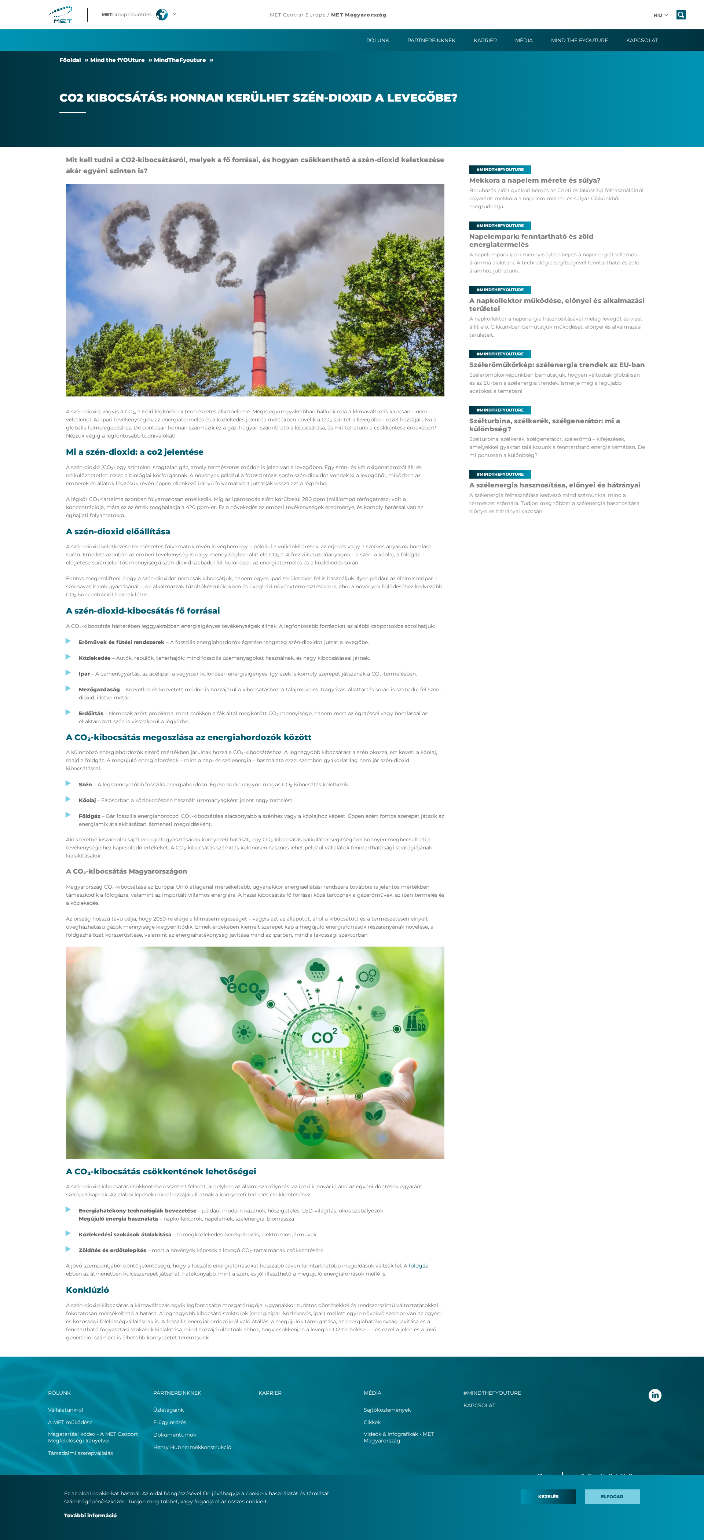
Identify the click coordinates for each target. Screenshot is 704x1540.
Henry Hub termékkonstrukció (192, 1447)
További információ (90, 1515)
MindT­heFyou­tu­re (180, 59)
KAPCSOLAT (479, 1405)
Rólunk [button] (377, 40)
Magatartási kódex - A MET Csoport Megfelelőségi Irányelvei (93, 1437)
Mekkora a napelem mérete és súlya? (535, 180)
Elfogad (612, 1496)
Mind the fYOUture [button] (579, 40)
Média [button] (524, 40)
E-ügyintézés (169, 1422)
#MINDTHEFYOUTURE (492, 1393)
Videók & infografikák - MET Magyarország (399, 1437)
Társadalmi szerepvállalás (80, 1453)
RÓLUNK (59, 1393)
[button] (140, 14)
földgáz (418, 1265)
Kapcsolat (642, 40)
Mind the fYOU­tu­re (117, 59)
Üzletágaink (168, 1410)
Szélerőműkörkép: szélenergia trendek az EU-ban (557, 365)
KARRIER (485, 40)
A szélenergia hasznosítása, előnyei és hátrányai (555, 485)
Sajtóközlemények (387, 1410)
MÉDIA (372, 1393)
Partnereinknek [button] (431, 40)
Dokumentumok (174, 1434)
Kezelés (548, 1496)
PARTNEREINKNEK (177, 1393)
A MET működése (70, 1422)
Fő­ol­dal (70, 59)
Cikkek (372, 1422)
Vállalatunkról (65, 1410)
